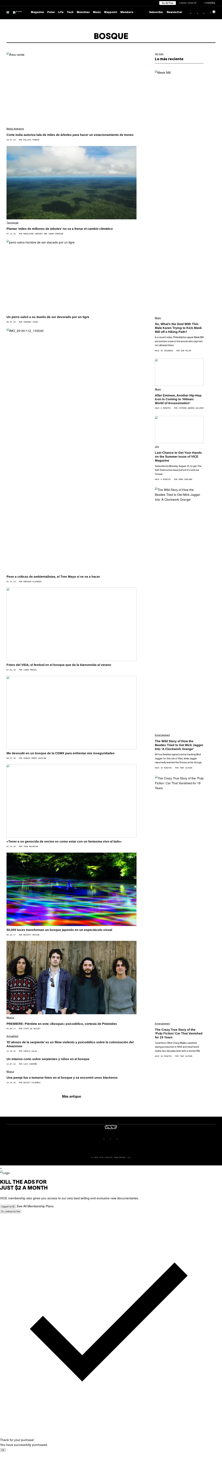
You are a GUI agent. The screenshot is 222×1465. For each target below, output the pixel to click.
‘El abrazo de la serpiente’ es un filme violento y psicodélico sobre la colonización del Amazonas (70, 1044)
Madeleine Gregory (33, 234)
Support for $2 (8, 1206)
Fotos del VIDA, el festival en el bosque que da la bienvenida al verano (59, 665)
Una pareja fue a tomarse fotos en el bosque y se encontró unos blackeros (62, 1077)
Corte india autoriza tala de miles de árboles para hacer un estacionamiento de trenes (70, 135)
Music (97, 12)
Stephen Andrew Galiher (191, 408)
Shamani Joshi (30, 322)
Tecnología (12, 223)
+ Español (209, 3)
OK (2, 1450)
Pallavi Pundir (31, 140)
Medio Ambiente (15, 129)
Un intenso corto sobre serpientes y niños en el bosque (48, 1059)
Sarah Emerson (55, 234)
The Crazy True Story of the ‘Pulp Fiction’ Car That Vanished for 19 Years (178, 1033)
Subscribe (156, 12)
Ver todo (159, 53)
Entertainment (162, 735)
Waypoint (110, 12)
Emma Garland (185, 479)
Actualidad (12, 1036)
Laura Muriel (30, 670)
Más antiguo (71, 1096)
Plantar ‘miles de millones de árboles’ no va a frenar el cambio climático (60, 228)
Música (10, 1018)
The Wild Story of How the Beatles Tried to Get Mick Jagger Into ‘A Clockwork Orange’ (179, 745)
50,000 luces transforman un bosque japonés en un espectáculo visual (59, 930)
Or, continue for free (10, 1211)
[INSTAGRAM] (108, 1139)
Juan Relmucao (30, 846)
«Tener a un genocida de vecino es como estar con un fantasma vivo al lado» (64, 841)
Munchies (83, 12)
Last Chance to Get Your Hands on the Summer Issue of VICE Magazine (178, 456)
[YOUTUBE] (121, 1139)
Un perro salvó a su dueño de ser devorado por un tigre (48, 317)
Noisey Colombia (31, 1083)
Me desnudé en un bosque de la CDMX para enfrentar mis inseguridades (61, 753)
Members (126, 12)
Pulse (51, 12)
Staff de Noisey (31, 1029)
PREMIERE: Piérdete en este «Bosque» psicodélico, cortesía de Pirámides (62, 1023)
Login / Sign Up (188, 3)
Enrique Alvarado (32, 582)
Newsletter (174, 12)
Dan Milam (186, 351)
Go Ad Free (167, 3)
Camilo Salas (30, 1051)
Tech (70, 12)
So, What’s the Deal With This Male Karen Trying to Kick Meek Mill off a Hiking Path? (178, 328)
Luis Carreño (30, 1064)
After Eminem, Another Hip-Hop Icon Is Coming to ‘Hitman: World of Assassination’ (178, 399)
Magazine (37, 12)
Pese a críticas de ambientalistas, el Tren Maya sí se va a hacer (53, 576)
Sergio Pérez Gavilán (34, 758)
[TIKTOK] (114, 1139)
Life (61, 12)
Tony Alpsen (186, 768)
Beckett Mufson (31, 935)
